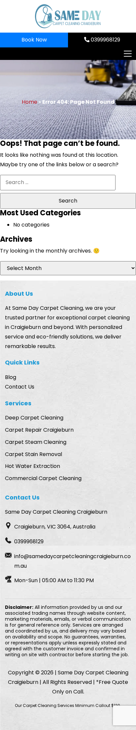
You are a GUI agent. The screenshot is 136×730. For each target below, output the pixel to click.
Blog (10, 377)
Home (29, 102)
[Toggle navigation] (127, 53)
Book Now (34, 39)
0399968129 (104, 39)
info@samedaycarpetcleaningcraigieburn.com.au (72, 561)
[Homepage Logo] (68, 16)
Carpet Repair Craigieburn (39, 430)
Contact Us (19, 387)
